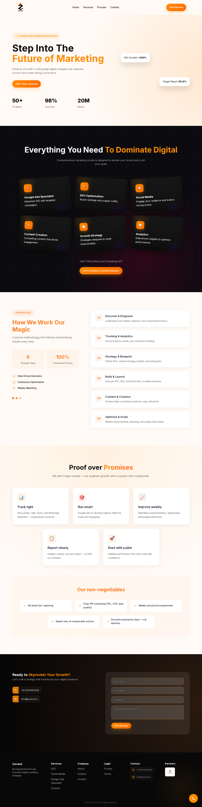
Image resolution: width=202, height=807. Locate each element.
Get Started (176, 7)
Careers (81, 773)
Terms (107, 773)
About (80, 768)
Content (55, 788)
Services (88, 7)
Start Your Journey (27, 83)
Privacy (108, 768)
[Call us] (193, 798)
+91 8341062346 (144, 770)
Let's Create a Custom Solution (101, 270)
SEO (53, 768)
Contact (114, 7)
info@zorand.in (143, 777)
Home (75, 7)
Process (101, 7)
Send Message (121, 726)
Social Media (58, 773)
